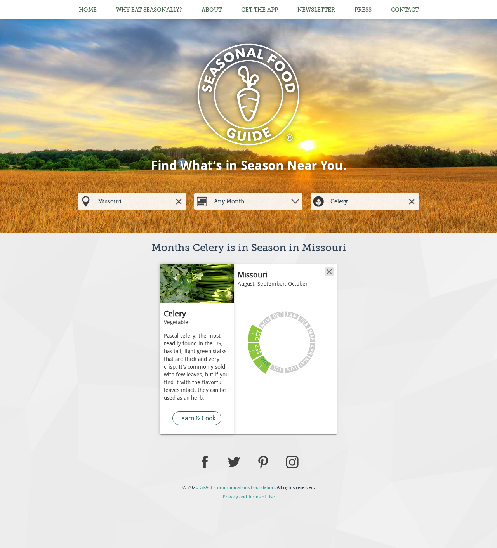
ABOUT (212, 10)
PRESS (363, 10)
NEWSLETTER (316, 10)
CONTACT (405, 10)
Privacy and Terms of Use (249, 496)
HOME (88, 10)
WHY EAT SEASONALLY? (149, 10)
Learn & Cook (196, 418)
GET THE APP (259, 10)
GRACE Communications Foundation (237, 487)
